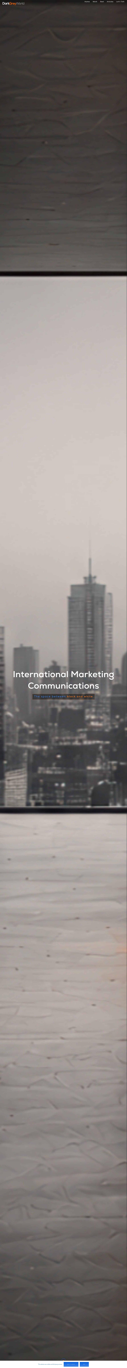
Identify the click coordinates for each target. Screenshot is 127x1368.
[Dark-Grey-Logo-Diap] (13, 3)
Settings (71, 1364)
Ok (84, 1364)
